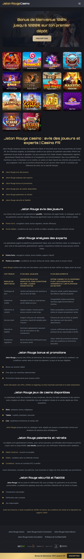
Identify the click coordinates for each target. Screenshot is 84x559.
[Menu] (79, 4)
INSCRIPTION (42, 38)
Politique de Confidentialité (55, 537)
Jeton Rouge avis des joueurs (17, 172)
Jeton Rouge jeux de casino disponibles (21, 189)
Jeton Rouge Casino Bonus (64, 532)
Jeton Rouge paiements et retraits (19, 194)
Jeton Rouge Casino (16, 532)
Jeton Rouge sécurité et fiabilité (18, 200)
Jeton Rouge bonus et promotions (19, 183)
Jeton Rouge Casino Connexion (39, 532)
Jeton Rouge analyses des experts (19, 178)
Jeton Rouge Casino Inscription (30, 537)
